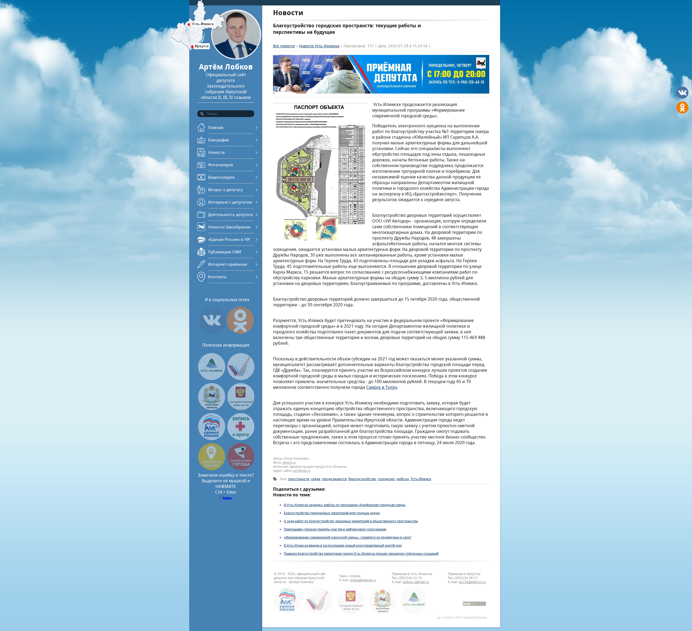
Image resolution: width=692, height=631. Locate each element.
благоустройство (362, 479)
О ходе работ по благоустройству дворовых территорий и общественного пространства (351, 521)
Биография (218, 139)
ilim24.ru (288, 462)
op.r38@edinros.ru (472, 582)
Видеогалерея (221, 177)
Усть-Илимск (421, 479)
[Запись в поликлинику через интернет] (240, 438)
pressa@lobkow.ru (363, 580)
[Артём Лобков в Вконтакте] (212, 334)
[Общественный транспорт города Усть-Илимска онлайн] (211, 468)
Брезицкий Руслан (475, 617)
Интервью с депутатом (230, 202)
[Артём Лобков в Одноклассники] (240, 334)
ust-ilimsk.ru (301, 471)
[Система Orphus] (225, 498)
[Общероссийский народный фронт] (240, 378)
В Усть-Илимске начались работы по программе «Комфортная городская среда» (345, 505)
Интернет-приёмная (227, 264)
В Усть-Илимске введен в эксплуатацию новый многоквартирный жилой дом (343, 545)
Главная (215, 127)
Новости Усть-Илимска (319, 46)
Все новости (284, 46)
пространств (298, 479)
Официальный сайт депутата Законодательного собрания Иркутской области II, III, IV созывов (226, 81)
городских (386, 479)
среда (315, 479)
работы (403, 479)
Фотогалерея (220, 164)
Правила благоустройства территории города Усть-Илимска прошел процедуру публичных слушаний (361, 554)
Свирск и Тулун (381, 387)
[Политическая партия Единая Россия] (211, 438)
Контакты (217, 276)
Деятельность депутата (230, 214)
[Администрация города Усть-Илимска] (211, 378)
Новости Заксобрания (229, 227)
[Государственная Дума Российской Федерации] (240, 408)
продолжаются (334, 479)
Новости (216, 152)
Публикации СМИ (224, 251)
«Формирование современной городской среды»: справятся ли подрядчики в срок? (347, 537)
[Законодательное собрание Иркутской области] (211, 408)
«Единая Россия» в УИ (229, 239)
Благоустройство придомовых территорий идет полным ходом (332, 513)
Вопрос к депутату (225, 189)
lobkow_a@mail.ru (415, 582)
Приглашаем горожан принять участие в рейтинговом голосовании (335, 529)
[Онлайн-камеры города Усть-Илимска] (240, 468)
